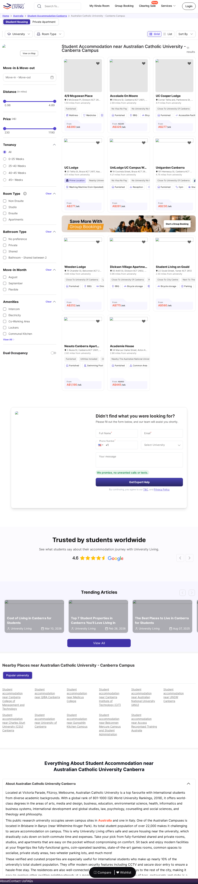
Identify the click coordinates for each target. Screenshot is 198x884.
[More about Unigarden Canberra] (174, 151)
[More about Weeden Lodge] (83, 250)
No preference (18, 239)
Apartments (16, 219)
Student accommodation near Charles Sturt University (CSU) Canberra (13, 722)
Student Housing (17, 21)
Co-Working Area (19, 321)
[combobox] (57, 6)
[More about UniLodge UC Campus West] (129, 151)
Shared (13, 251)
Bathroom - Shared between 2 (28, 257)
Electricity (15, 315)
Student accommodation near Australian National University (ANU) (143, 697)
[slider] (4, 101)
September (16, 283)
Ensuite (13, 213)
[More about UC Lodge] (83, 151)
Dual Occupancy (15, 353)
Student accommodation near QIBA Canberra (47, 693)
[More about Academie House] (129, 329)
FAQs (29, 881)
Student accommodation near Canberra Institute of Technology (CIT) (110, 697)
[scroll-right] (189, 558)
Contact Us (17, 881)
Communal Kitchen (20, 333)
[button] (101, 445)
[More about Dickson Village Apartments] (129, 250)
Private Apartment (43, 21)
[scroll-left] (180, 558)
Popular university (17, 675)
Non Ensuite (16, 200)
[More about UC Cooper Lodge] (174, 75)
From (73, 125)
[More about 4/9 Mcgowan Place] (83, 75)
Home (6, 15)
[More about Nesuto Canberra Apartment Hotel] (83, 329)
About (4, 881)
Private (13, 245)
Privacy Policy (162, 489)
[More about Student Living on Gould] (174, 250)
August (13, 277)
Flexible (13, 289)
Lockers (14, 327)
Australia (18, 15)
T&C (145, 489)
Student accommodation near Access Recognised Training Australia (144, 722)
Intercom (14, 309)
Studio (13, 207)
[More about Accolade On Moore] (129, 75)
